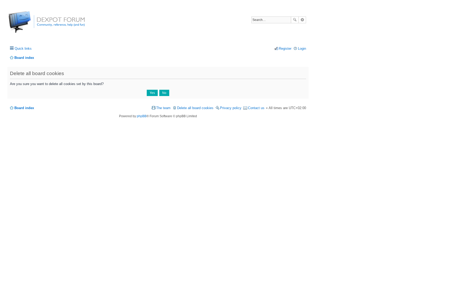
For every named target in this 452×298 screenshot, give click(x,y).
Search (295, 20)
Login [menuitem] (302, 48)
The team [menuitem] (163, 108)
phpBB (141, 116)
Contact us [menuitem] (256, 108)
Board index (24, 108)
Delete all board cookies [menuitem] (195, 108)
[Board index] (28, 25)
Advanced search (302, 20)
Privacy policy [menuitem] (230, 108)
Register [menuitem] (285, 48)
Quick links (23, 48)
